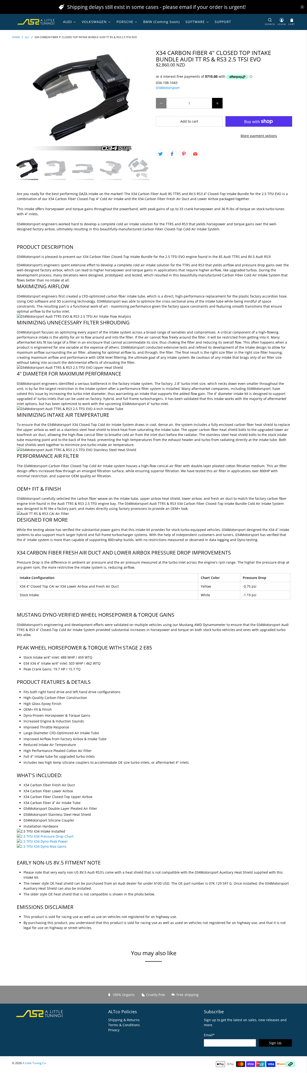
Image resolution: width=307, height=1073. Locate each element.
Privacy (113, 1030)
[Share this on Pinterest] (183, 154)
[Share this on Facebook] (172, 154)
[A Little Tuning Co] (36, 22)
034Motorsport (168, 87)
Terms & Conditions (124, 1025)
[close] (302, 7)
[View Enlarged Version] (45, 836)
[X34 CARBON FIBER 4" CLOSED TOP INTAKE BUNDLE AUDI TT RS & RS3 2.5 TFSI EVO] (81, 101)
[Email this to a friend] (195, 154)
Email (209, 1035)
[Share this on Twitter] (160, 154)
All (27, 37)
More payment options (259, 135)
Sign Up (275, 1043)
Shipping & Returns (124, 1020)
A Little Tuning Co (34, 1063)
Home (16, 37)
